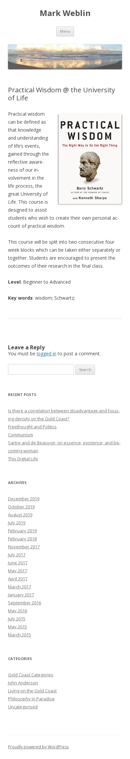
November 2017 (24, 547)
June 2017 (17, 563)
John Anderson (23, 683)
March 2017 (19, 587)
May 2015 (17, 627)
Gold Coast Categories (30, 675)
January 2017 (21, 595)
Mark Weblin (65, 13)
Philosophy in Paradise (31, 699)
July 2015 (16, 619)
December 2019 (23, 499)
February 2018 (22, 539)
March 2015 (19, 635)
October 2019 (21, 507)
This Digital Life (23, 459)
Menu (65, 31)
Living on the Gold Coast (32, 691)
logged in (46, 353)
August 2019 (20, 515)
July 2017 (16, 555)
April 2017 (17, 579)
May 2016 (17, 611)
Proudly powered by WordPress (38, 747)
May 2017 (17, 571)
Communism (20, 435)
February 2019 (22, 531)
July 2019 (16, 523)
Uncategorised (23, 707)
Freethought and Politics (32, 427)
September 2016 (24, 603)
